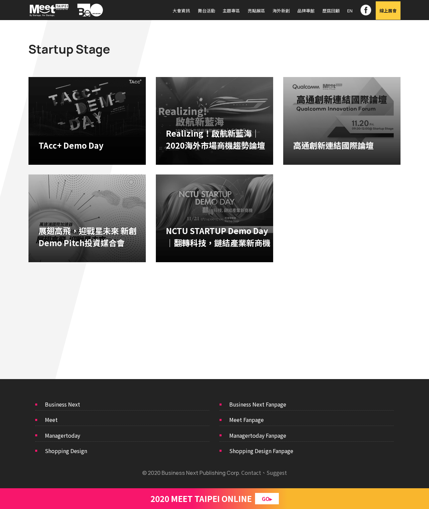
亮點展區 (256, 10)
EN (350, 10)
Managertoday (62, 435)
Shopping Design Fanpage (261, 451)
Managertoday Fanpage (257, 435)
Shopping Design (66, 451)
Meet (51, 420)
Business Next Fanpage (257, 404)
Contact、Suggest (264, 472)
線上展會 (388, 10)
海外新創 (281, 10)
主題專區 (231, 10)
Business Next (62, 404)
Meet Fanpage (246, 420)
